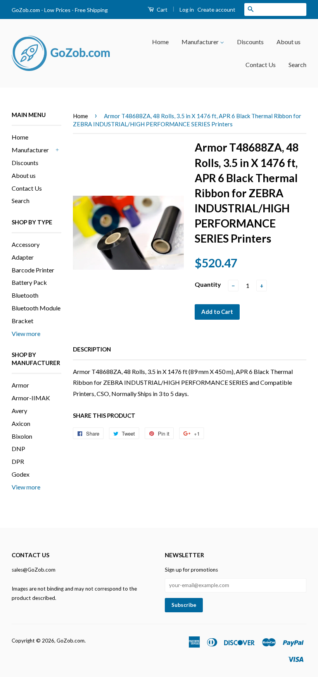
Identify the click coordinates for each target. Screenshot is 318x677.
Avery (19, 410)
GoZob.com (71, 640)
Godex (20, 474)
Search (297, 64)
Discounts (250, 41)
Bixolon (22, 436)
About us (289, 41)
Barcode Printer (33, 270)
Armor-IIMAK (31, 397)
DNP (18, 448)
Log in (187, 9)
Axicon (21, 423)
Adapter (23, 257)
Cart (162, 9)
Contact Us (260, 64)
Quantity (208, 284)
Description (92, 349)
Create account (216, 9)
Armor (20, 385)
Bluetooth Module (36, 308)
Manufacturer (200, 41)
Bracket (22, 320)
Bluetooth (25, 295)
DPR (18, 461)
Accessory (26, 244)
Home (160, 41)
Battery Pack (29, 282)
